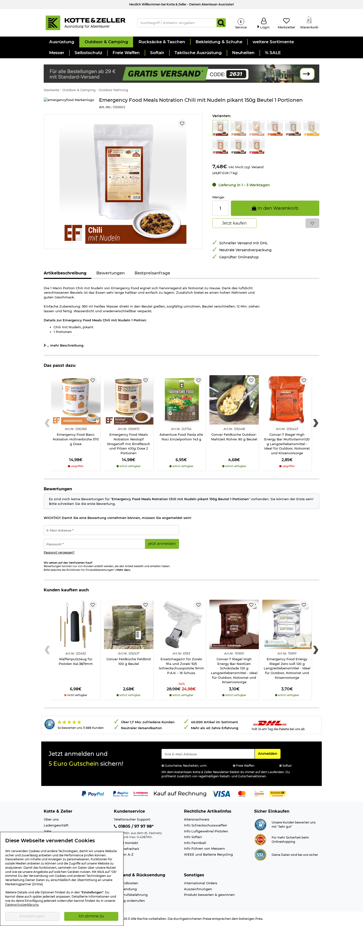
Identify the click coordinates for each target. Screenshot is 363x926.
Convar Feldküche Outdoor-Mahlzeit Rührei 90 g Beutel (234, 436)
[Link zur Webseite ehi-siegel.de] (260, 839)
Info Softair (193, 837)
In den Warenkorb (277, 208)
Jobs (47, 831)
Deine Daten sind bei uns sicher (295, 855)
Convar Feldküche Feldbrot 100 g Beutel (128, 661)
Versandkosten (126, 883)
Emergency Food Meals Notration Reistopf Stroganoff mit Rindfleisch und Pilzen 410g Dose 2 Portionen (128, 443)
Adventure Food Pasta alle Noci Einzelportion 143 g (181, 436)
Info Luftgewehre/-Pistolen (206, 831)
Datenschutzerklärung (22, 904)
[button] (61, 42)
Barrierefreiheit (126, 849)
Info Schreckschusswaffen (205, 825)
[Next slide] (315, 423)
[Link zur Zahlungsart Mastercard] (242, 793)
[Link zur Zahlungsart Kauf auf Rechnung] (180, 793)
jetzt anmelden (162, 543)
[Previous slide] (47, 423)
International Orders (200, 883)
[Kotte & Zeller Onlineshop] (85, 22)
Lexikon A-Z (124, 854)
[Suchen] (221, 22)
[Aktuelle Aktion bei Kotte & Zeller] (181, 73)
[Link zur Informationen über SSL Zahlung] (260, 854)
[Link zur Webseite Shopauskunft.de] (260, 824)
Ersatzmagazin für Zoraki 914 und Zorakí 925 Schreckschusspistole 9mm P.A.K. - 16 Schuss (181, 666)
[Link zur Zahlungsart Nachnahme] (277, 793)
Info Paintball (195, 843)
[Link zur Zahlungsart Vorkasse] (259, 793)
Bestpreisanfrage (152, 273)
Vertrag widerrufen (129, 901)
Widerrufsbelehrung (131, 895)
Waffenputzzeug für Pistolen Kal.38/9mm (76, 661)
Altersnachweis (196, 819)
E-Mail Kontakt (126, 843)
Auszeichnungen (198, 889)
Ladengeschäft (56, 825)
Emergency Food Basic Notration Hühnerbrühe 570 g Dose (76, 439)
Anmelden (269, 753)
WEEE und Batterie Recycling (208, 854)
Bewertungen (110, 273)
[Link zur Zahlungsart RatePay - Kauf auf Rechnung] (140, 793)
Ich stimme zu (91, 916)
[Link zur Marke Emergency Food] (69, 103)
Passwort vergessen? (59, 552)
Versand (257, 167)
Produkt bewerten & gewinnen (209, 895)
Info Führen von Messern (204, 848)
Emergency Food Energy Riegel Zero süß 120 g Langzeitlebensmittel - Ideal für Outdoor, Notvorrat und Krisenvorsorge (287, 668)
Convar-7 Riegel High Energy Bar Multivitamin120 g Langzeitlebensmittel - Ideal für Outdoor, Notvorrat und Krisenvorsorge (287, 443)
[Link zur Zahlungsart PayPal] (93, 793)
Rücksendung (125, 889)
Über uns (51, 819)
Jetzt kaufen (234, 223)
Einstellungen (32, 916)
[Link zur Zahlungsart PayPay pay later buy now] (120, 793)
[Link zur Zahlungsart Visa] (221, 793)
